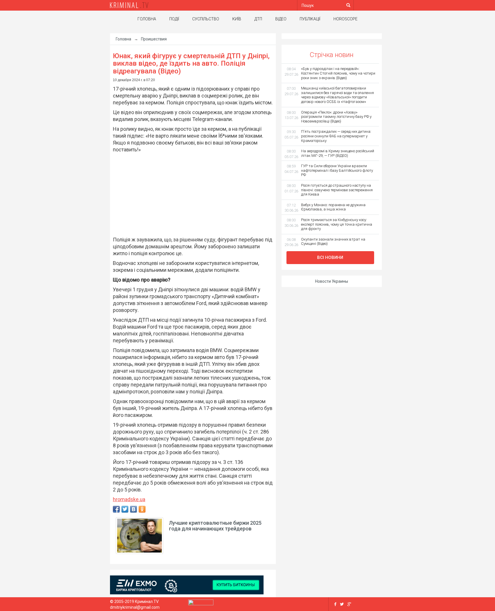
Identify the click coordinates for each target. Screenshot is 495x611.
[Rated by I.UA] (200, 603)
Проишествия (154, 39)
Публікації (310, 19)
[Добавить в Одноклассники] (142, 509)
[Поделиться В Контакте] (133, 509)
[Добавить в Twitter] (124, 509)
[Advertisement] (190, 194)
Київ (236, 19)
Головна (147, 19)
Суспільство (205, 19)
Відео (280, 19)
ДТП (258, 19)
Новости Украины (331, 281)
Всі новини (330, 257)
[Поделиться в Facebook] (116, 509)
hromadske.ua (129, 499)
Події (174, 19)
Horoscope (345, 19)
